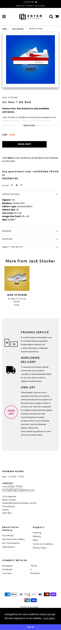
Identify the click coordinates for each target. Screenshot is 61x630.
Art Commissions (11, 543)
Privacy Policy (40, 547)
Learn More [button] (49, 618)
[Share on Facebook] (12, 185)
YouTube (7, 573)
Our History (8, 535)
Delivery (37, 536)
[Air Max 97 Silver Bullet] (16, 278)
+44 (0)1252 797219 (12, 486)
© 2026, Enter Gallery (29, 607)
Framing (37, 532)
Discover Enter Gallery (13, 539)
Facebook (7, 569)
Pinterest (35, 573)
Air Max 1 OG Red (16, 102)
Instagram (7, 565)
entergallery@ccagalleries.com (18, 489)
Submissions (8, 546)
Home (4, 29)
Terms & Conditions (43, 544)
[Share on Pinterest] (21, 185)
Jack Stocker (18, 29)
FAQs (35, 540)
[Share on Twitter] (17, 185)
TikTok (33, 565)
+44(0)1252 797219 (45, 171)
